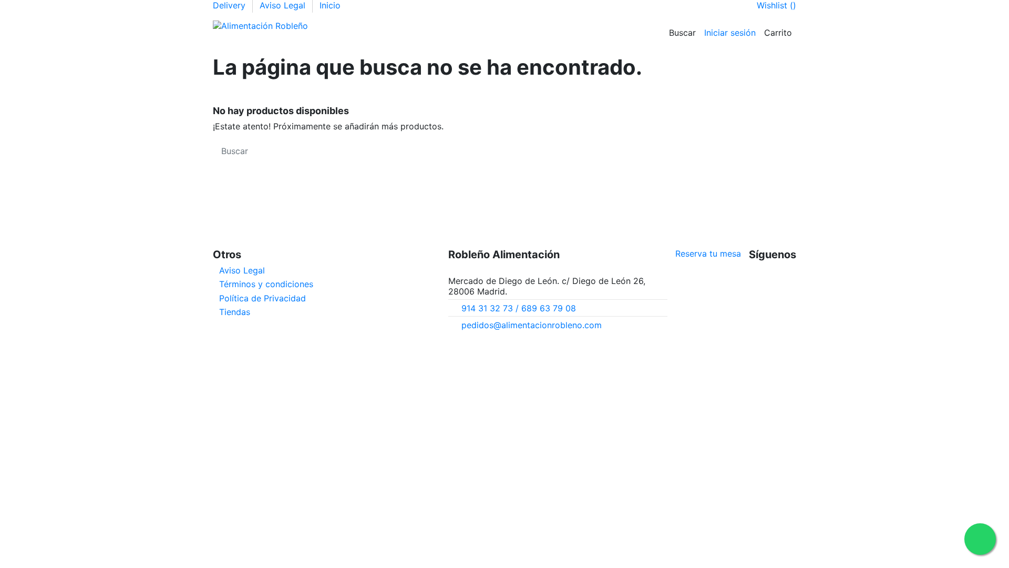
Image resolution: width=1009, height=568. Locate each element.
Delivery (230, 5)
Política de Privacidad (262, 298)
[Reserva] (483, 25)
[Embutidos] (365, 25)
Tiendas (234, 312)
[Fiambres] (382, 25)
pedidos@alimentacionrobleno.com (531, 325)
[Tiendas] (466, 25)
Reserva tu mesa (708, 253)
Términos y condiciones (266, 284)
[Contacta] (500, 25)
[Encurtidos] (433, 25)
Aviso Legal (284, 5)
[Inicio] (332, 25)
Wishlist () (776, 5)
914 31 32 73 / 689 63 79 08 (518, 308)
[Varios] (449, 25)
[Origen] (349, 25)
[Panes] (416, 25)
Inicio (330, 5)
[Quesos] (399, 25)
